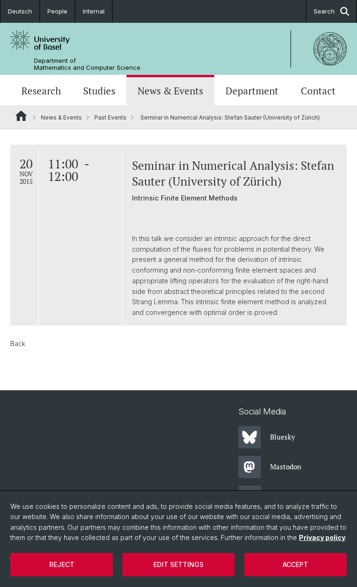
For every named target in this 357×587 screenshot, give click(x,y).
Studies (99, 91)
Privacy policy (322, 537)
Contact (318, 91)
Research (41, 91)
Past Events (110, 117)
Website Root (21, 116)
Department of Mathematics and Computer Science (87, 64)
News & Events (170, 91)
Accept (295, 564)
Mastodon (285, 466)
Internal (94, 11)
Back (17, 343)
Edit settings (178, 564)
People (57, 11)
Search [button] (324, 11)
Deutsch (20, 11)
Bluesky (282, 436)
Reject (61, 564)
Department (251, 91)
